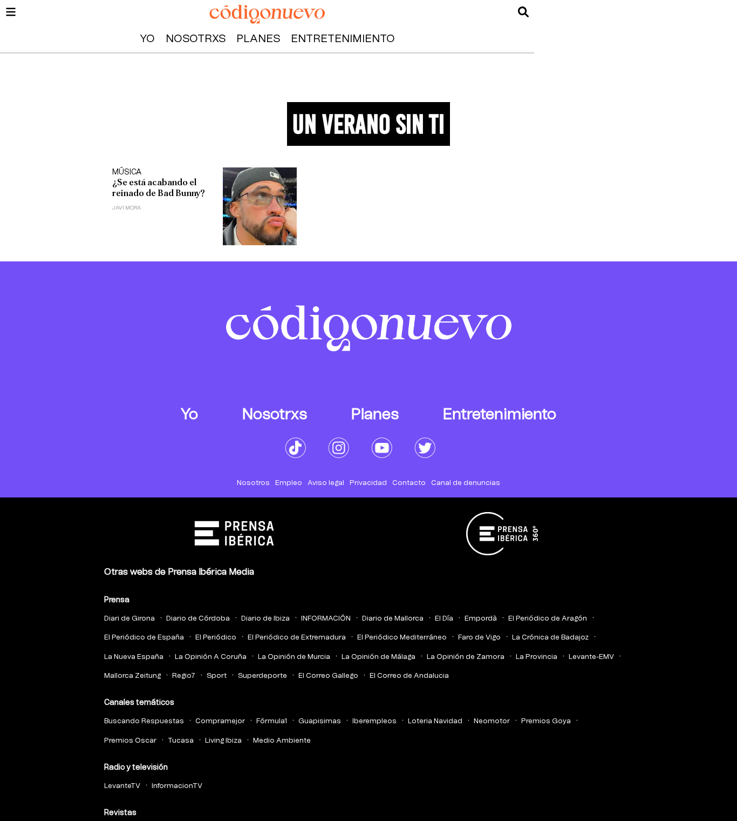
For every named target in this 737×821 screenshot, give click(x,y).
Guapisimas (319, 721)
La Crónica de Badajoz (550, 637)
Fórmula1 (271, 721)
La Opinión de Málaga (378, 657)
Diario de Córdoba (198, 618)
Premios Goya (546, 721)
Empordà (481, 618)
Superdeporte (262, 675)
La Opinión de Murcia (294, 657)
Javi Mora (126, 208)
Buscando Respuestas (144, 721)
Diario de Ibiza (265, 618)
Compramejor (220, 721)
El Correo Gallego (328, 675)
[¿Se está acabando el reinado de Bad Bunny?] (260, 206)
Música (126, 172)
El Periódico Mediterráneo (402, 637)
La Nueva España (133, 657)
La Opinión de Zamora (465, 657)
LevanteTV (122, 786)
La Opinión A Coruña (211, 657)
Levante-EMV (591, 657)
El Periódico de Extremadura (297, 637)
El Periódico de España (144, 637)
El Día (444, 618)
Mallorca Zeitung (132, 675)
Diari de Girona (129, 618)
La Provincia (536, 657)
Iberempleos (374, 721)
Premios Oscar (130, 740)
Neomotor (492, 721)
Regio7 (183, 675)
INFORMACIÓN (326, 618)
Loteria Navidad (435, 721)
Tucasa (181, 740)
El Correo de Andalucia (409, 675)
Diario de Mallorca (393, 618)
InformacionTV (177, 786)
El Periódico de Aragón (547, 618)
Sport (217, 675)
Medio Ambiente (282, 740)
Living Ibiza (223, 740)
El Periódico (215, 637)
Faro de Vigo (479, 637)
